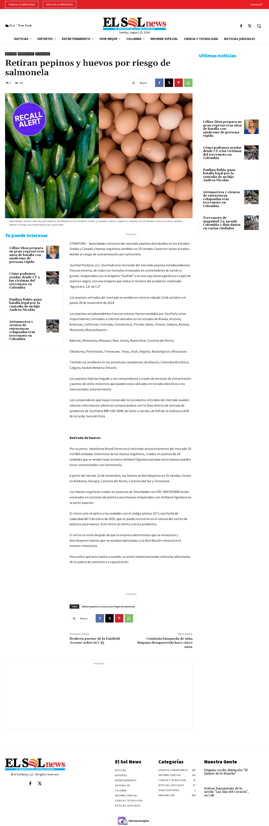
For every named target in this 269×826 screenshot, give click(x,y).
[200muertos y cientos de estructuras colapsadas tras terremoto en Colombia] (52, 325)
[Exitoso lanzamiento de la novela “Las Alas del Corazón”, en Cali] (258, 792)
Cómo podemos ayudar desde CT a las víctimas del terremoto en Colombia (24, 281)
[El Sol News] (134, 23)
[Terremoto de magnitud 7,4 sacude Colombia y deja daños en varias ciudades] (251, 222)
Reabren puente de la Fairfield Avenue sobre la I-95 (95, 641)
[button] (259, 26)
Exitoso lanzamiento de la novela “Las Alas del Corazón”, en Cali (226, 792)
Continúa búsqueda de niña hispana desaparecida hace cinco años (165, 643)
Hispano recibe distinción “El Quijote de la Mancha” (226, 772)
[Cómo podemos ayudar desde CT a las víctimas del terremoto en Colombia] (52, 277)
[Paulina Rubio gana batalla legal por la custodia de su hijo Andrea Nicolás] (52, 303)
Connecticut (25, 54)
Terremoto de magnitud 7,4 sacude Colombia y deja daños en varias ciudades (221, 223)
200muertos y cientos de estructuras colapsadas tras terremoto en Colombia (22, 330)
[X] (249, 26)
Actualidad (42, 54)
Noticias (11, 54)
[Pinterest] (178, 83)
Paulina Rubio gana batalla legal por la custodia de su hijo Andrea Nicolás (25, 305)
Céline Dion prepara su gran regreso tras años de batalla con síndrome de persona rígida (26, 255)
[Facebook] (241, 26)
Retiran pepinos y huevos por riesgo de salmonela (108, 606)
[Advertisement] (98, 695)
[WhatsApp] (188, 83)
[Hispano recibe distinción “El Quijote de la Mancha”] (258, 774)
